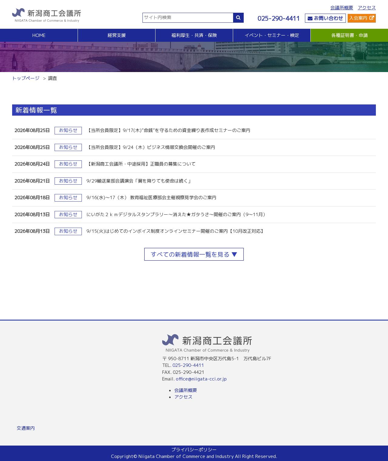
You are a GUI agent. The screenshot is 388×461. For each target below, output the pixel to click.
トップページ (25, 78)
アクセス (367, 8)
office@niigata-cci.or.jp (201, 379)
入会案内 (358, 18)
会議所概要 (341, 8)
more (194, 130)
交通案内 (26, 428)
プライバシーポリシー (194, 449)
